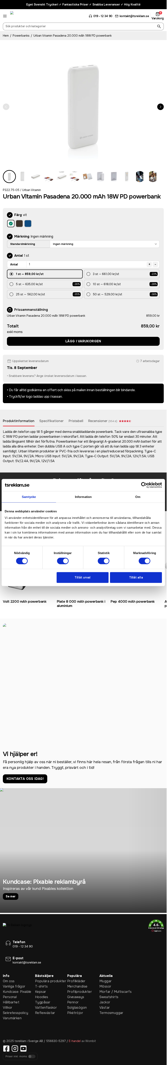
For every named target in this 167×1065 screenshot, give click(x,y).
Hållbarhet (11, 1002)
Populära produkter (50, 981)
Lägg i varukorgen (83, 341)
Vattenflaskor (46, 1007)
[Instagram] (14, 1048)
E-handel (75, 1041)
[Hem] (25, 16)
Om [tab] (137, 497)
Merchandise (77, 986)
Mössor (105, 986)
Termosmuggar (111, 1013)
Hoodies (41, 997)
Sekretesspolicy (15, 1013)
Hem (6, 35)
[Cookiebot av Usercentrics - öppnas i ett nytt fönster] (144, 485)
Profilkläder (76, 981)
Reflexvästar (45, 1013)
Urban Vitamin (31, 190)
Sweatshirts (108, 997)
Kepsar (40, 992)
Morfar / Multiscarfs (115, 992)
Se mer (10, 896)
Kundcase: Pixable (17, 992)
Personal (10, 997)
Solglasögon (77, 1007)
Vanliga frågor (14, 986)
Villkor (7, 1007)
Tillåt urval (82, 577)
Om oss (8, 981)
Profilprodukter (79, 992)
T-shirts (41, 986)
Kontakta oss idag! (25, 779)
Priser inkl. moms (16, 1056)
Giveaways (75, 997)
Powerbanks (21, 35)
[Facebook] (6, 1048)
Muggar (105, 981)
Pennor (73, 1002)
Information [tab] (83, 497)
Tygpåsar (42, 1002)
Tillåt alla (136, 577)
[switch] (63, 561)
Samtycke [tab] (29, 497)
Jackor (104, 1002)
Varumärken (12, 1018)
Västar (104, 1007)
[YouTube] (23, 1048)
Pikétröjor (75, 1013)
